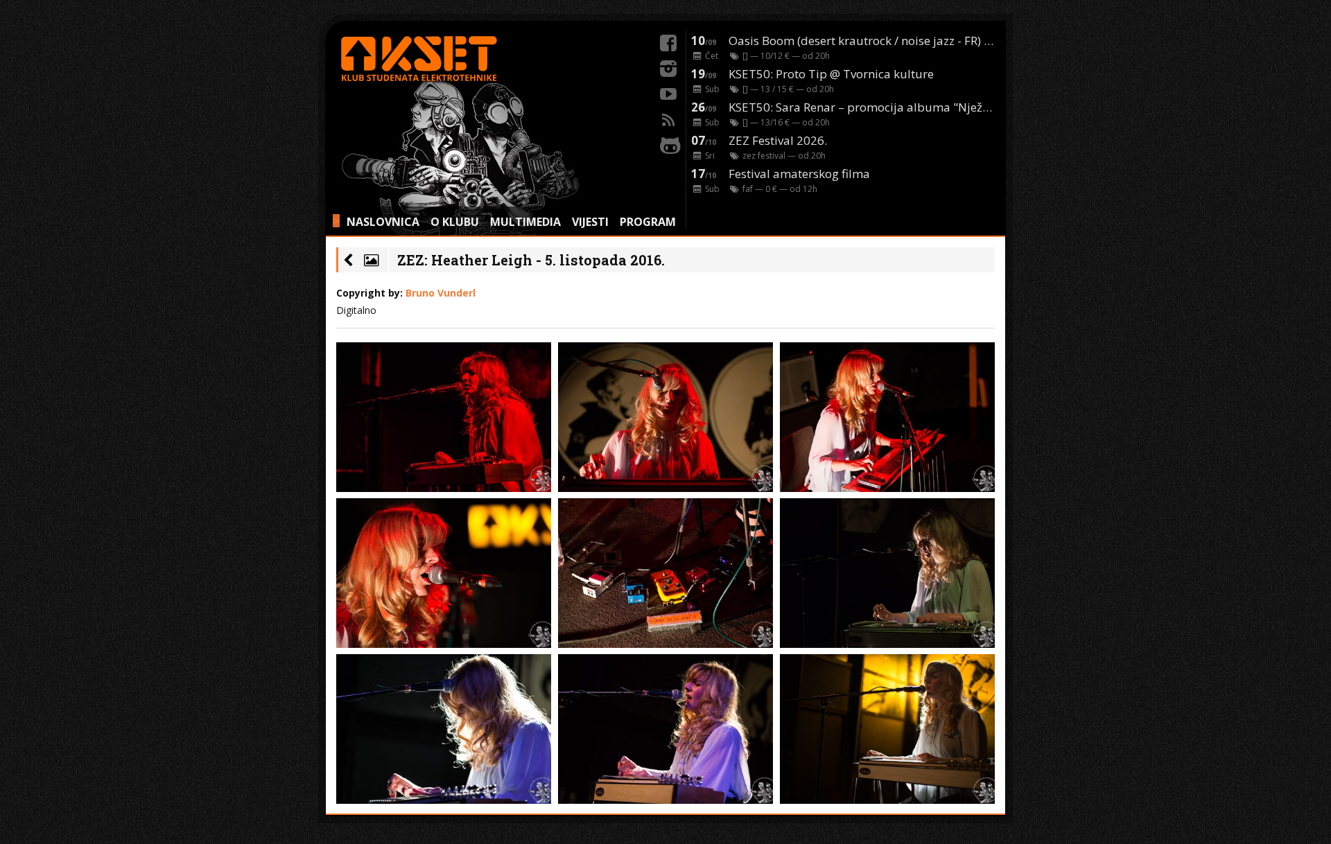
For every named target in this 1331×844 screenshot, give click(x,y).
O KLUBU (454, 221)
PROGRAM (648, 221)
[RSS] (668, 118)
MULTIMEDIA (525, 221)
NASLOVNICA (383, 221)
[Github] (668, 143)
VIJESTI (590, 221)
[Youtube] (668, 92)
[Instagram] (668, 66)
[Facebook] (668, 41)
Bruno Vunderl (441, 292)
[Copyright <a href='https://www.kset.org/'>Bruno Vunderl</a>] (443, 417)
